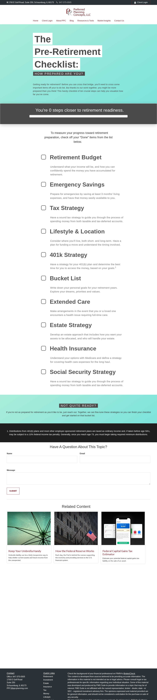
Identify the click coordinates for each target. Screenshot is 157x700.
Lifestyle (47, 697)
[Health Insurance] (43, 348)
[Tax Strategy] (43, 207)
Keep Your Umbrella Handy (24, 551)
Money (46, 694)
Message (11, 470)
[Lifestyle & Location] (43, 231)
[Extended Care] (43, 301)
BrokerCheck (129, 674)
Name (9, 453)
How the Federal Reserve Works (74, 551)
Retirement (48, 676)
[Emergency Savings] (43, 184)
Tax (44, 690)
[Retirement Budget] (43, 157)
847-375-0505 (65, 2)
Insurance (47, 687)
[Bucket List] (43, 278)
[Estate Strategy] (43, 324)
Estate (46, 683)
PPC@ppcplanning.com (17, 688)
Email (82, 453)
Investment (48, 680)
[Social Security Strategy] (43, 371)
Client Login (142, 2)
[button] (35, 21)
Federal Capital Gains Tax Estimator (117, 552)
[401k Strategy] (43, 254)
